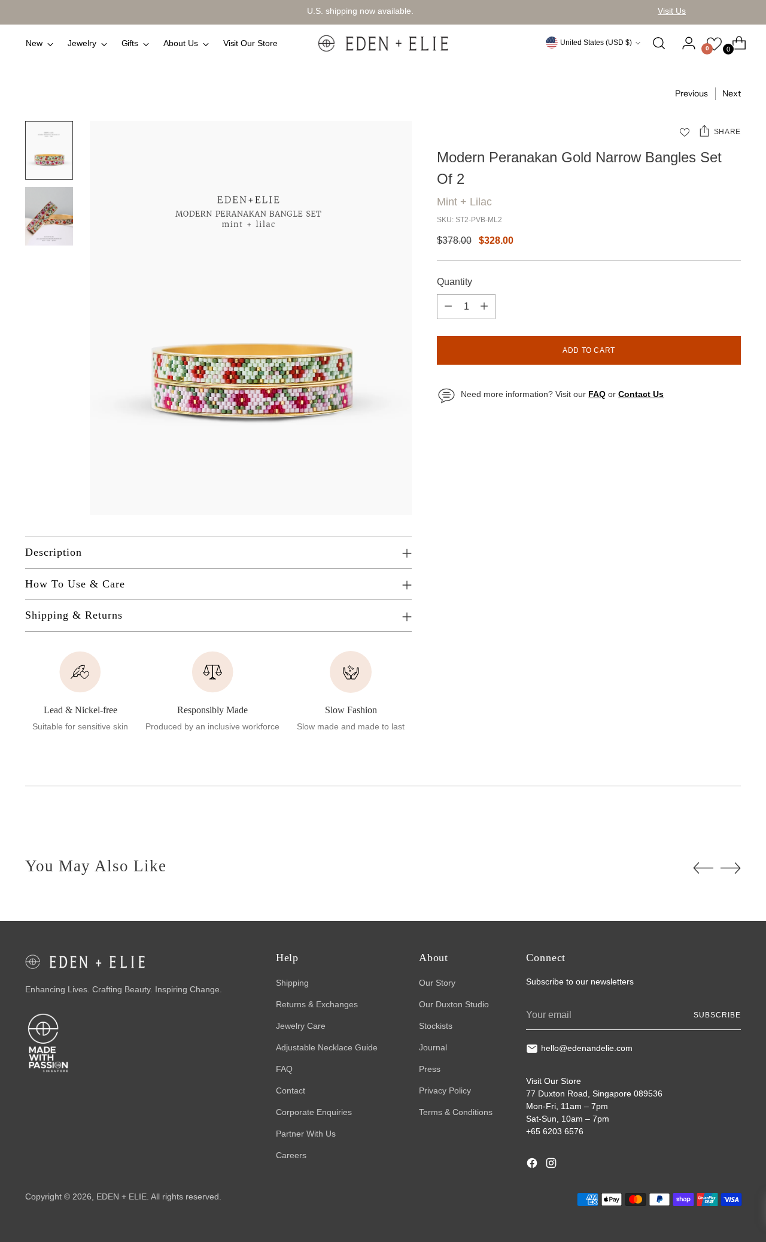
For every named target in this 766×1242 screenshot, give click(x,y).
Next (731, 93)
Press (429, 1069)
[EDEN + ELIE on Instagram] (552, 1165)
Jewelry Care (301, 1026)
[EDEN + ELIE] (383, 43)
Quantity (454, 282)
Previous (691, 93)
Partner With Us (306, 1133)
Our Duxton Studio (454, 1004)
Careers (291, 1155)
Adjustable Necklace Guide (327, 1047)
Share (727, 132)
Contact (290, 1090)
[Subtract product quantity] (448, 307)
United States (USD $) (596, 42)
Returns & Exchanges (317, 1004)
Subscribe (717, 1015)
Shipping (292, 982)
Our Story (437, 982)
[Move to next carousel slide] (731, 868)
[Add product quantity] (484, 307)
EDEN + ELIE (121, 1196)
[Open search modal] (659, 43)
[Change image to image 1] (49, 150)
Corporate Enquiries (314, 1112)
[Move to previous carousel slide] (703, 868)
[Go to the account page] (684, 43)
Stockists (435, 1026)
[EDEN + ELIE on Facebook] (533, 1165)
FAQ (284, 1069)
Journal (433, 1047)
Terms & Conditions (456, 1112)
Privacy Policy (445, 1090)
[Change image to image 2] (49, 216)
